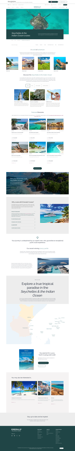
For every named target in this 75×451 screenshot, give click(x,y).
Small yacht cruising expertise (15, 211)
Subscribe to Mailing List (50, 433)
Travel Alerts (39, 435)
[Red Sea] (57, 388)
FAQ (38, 433)
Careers (57, 434)
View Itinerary (13, 187)
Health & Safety (40, 434)
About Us (57, 430)
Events (47, 434)
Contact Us (39, 430)
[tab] (28, 85)
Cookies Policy (58, 440)
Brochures (48, 430)
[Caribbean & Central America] (24, 388)
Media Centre (57, 435)
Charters (57, 433)
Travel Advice (39, 438)
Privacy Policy (57, 439)
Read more (12, 402)
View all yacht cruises (37, 168)
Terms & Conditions (58, 438)
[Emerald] (37, 7)
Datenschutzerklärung (59, 443)
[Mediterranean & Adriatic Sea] (44, 388)
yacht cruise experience (28, 213)
